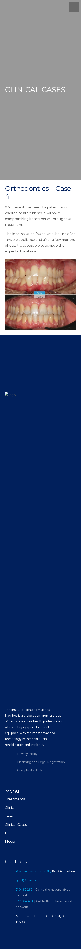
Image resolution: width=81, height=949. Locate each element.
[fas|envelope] (10, 880)
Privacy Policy (27, 754)
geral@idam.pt (26, 880)
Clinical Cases (16, 825)
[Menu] (74, 7)
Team (9, 816)
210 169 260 (24, 889)
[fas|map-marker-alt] (10, 871)
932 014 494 (24, 901)
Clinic (9, 808)
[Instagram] (9, 766)
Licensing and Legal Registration (41, 762)
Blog (9, 833)
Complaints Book (29, 770)
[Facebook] (9, 758)
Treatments (15, 799)
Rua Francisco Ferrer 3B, (33, 871)
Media (10, 842)
